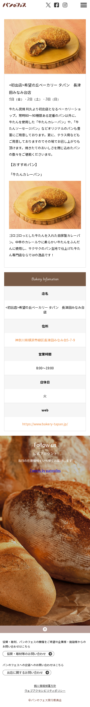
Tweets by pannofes (45, 470)
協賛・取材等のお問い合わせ (26, 653)
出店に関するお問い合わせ (25, 672)
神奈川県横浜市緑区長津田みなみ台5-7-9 (45, 340)
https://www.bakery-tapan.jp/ (45, 424)
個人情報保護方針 (45, 686)
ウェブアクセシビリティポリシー (45, 690)
